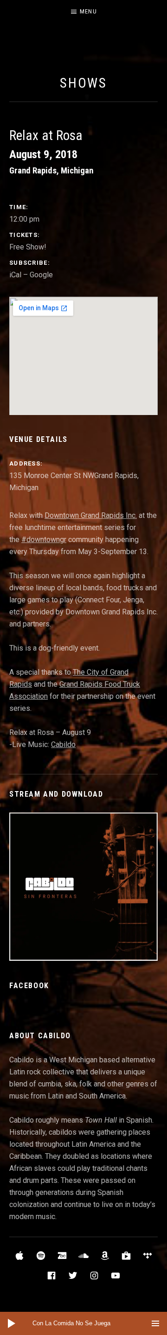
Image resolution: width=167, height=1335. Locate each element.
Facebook (29, 985)
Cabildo (63, 744)
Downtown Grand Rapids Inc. (91, 515)
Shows (84, 83)
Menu (88, 11)
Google (41, 274)
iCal (15, 274)
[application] (83, 1323)
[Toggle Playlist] (155, 1323)
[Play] (11, 1323)
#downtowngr (43, 539)
